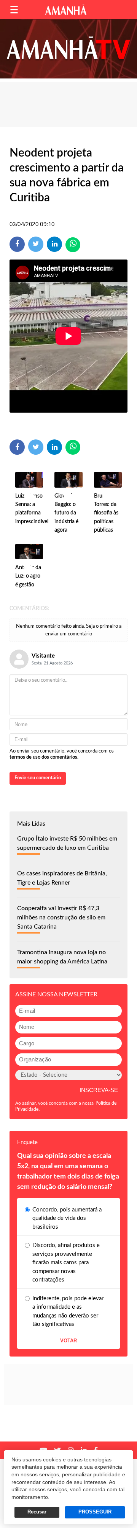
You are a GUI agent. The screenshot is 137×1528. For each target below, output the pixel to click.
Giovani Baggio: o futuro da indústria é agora (66, 513)
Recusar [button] (36, 1512)
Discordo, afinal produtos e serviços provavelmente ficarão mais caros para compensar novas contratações (66, 1262)
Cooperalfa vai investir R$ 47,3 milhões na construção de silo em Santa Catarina (61, 917)
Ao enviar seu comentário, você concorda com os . (62, 754)
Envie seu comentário (37, 777)
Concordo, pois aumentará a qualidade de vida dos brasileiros (67, 1218)
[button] (14, 9)
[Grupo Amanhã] (66, 10)
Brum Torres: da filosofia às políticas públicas (106, 513)
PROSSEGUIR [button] (95, 1512)
